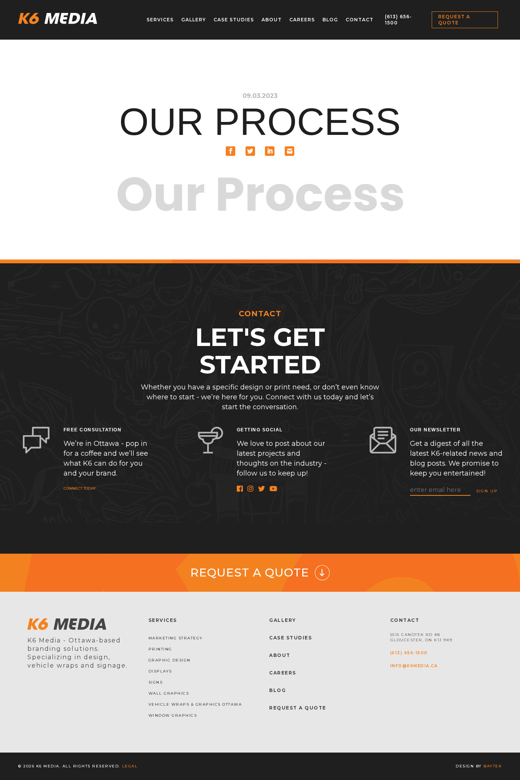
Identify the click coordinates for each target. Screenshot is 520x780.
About (272, 19)
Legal (130, 766)
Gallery (193, 19)
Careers (302, 19)
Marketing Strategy (175, 638)
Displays (160, 671)
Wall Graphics (168, 693)
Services (160, 19)
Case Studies (234, 19)
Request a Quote (454, 20)
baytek (492, 766)
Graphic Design (169, 660)
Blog (330, 19)
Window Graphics (172, 715)
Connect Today (80, 488)
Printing (160, 649)
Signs (155, 682)
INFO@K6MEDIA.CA (414, 665)
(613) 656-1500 (409, 652)
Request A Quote (297, 708)
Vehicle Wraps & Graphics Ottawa (195, 704)
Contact (359, 19)
